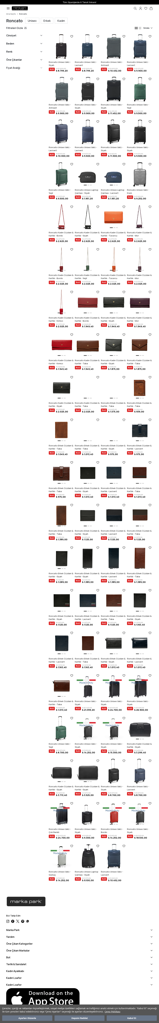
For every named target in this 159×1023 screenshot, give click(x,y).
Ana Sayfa (11, 14)
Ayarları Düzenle (27, 1018)
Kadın (61, 21)
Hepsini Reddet (79, 1018)
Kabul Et (131, 1018)
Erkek (47, 21)
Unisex (32, 21)
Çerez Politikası (112, 1011)
